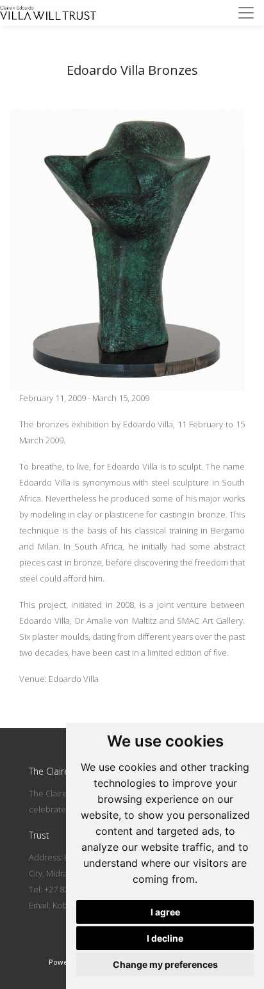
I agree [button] (165, 911)
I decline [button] (165, 938)
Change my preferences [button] (165, 964)
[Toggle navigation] (246, 13)
